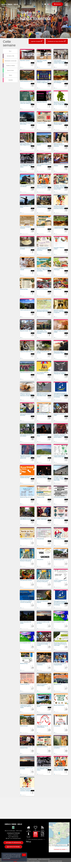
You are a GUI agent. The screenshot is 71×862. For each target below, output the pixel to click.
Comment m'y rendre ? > (61, 849)
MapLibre (65, 845)
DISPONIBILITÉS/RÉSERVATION (13, 842)
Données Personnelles (32, 859)
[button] (27, 59)
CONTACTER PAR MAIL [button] (14, 846)
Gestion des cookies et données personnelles (10, 859)
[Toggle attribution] (68, 845)
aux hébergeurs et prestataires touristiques (32, 861)
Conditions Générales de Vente (44, 859)
